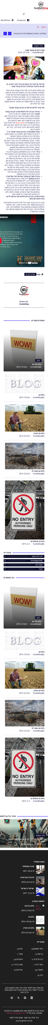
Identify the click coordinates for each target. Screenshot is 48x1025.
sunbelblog (37, 52)
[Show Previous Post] (9, 33)
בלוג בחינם (37, 364)
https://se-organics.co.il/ (16, 1013)
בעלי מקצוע (38, 46)
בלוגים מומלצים (37, 541)
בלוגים (41, 395)
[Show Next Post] (5, 33)
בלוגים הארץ (39, 433)
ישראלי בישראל (27, 888)
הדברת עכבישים (27, 877)
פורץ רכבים (20, 123)
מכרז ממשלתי (28, 866)
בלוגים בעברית (38, 471)
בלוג (38, 360)
